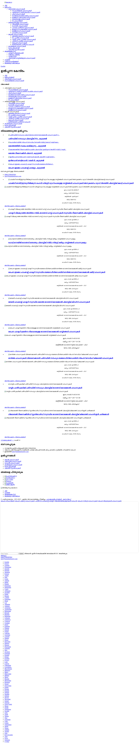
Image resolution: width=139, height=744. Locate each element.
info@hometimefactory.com (20, 451)
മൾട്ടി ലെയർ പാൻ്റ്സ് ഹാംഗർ (23, 44)
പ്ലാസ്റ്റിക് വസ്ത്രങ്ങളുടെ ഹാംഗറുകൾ (21, 58)
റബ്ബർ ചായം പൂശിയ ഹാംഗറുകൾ (24, 39)
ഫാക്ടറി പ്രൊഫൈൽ (16, 53)
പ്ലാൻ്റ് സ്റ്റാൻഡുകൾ (16, 49)
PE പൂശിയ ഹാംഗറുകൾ (20, 37)
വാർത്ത (7, 60)
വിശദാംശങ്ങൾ (20, 206)
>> (13, 440)
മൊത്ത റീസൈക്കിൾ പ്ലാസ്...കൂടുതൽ (25, 153)
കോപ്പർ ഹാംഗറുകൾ (19, 43)
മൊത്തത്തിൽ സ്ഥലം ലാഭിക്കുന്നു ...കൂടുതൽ (27, 146)
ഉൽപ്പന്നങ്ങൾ (9, 77)
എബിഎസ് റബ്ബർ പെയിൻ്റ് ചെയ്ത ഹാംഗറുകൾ (25, 91)
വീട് (6, 5)
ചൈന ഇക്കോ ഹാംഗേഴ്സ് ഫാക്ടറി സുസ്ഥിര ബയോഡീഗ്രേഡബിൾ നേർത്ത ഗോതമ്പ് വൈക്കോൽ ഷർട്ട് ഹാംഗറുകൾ (56, 272)
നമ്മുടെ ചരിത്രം (14, 54)
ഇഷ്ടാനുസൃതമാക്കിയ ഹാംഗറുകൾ (24, 29)
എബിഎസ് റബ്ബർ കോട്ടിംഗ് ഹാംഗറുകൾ (26, 12)
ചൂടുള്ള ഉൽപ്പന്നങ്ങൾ (54, 499)
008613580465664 (6, 557)
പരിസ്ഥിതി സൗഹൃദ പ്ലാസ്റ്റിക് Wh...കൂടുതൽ (27, 139)
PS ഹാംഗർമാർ (17, 21)
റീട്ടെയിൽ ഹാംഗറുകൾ (20, 24)
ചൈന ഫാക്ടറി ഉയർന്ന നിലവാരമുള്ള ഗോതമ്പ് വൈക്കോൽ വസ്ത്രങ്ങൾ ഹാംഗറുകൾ (44, 332)
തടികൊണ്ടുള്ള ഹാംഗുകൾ (17, 22)
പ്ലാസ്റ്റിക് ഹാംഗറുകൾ (16, 9)
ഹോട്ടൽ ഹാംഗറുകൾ (19, 26)
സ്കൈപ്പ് (3, 555)
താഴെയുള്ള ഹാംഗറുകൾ (21, 19)
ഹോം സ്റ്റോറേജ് (13, 48)
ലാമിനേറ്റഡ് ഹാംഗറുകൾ (21, 31)
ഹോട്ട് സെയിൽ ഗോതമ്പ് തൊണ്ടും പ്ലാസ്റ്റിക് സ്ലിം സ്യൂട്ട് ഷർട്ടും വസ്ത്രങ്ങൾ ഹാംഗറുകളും (47, 242)
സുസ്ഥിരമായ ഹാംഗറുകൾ (22, 10)
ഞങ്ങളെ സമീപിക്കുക (12, 63)
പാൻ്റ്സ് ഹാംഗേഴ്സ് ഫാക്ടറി (44, 501)
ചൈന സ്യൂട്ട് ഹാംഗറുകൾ (87, 501)
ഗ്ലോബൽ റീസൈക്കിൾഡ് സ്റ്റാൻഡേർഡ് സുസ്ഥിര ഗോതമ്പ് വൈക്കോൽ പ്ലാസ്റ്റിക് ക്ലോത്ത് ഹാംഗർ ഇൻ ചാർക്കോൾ (58, 414)
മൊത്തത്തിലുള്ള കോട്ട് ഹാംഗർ (66, 501)
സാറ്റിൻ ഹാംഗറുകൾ (19, 32)
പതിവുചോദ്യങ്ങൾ (11, 61)
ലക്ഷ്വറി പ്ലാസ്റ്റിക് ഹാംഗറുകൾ (23, 17)
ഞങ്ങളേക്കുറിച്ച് (10, 51)
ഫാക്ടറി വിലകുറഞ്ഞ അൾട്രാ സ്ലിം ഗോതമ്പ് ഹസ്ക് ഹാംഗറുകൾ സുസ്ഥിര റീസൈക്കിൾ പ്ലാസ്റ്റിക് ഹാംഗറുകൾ (55, 213)
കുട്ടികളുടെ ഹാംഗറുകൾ (17, 46)
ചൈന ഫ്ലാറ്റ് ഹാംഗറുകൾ (24, 501)
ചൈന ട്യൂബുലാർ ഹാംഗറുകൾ (109, 501)
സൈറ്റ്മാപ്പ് (67, 499)
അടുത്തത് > (8, 440)
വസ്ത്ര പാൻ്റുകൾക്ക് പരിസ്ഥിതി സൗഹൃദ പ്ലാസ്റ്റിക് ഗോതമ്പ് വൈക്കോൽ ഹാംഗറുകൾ (45, 388)
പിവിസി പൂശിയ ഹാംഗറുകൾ (22, 41)
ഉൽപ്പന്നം (8, 7)
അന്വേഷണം (10, 206)
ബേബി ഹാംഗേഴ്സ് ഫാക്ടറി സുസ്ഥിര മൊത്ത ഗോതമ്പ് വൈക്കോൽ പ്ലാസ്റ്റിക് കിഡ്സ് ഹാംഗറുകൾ (49, 302)
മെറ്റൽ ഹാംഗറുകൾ (15, 34)
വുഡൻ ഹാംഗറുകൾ (12, 463)
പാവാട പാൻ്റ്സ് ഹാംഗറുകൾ (23, 27)
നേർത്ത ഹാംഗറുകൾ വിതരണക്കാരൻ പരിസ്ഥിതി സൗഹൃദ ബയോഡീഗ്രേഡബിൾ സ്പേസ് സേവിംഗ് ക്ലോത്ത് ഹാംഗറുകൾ (60, 358)
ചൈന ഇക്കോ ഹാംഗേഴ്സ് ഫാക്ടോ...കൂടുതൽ (26, 168)
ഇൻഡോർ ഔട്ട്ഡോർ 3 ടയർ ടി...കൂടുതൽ (26, 160)
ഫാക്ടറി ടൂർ (12, 56)
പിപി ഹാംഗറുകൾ (18, 14)
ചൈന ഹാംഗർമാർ (7, 501)
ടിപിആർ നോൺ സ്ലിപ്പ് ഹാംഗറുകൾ (25, 15)
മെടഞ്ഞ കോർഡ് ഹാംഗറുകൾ (23, 36)
